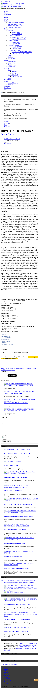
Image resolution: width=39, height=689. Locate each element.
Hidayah (7, 368)
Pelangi (6, 68)
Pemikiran (4, 370)
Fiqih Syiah (11, 66)
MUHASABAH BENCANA (28, 643)
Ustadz (6, 81)
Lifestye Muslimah (17, 76)
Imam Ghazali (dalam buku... (27, 645)
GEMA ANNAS (13, 40)
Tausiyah (10, 84)
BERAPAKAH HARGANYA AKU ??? (16, 631)
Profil (6, 21)
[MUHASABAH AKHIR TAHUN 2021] (18, 585)
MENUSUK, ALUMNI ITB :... (13, 490)
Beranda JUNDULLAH (19, 37)
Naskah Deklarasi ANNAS (16, 25)
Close (6, 17)
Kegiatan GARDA (17, 48)
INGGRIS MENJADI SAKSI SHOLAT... (17, 604)
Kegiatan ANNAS (17, 34)
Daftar (6, 13)
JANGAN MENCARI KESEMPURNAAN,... (18, 619)
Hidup (11, 368)
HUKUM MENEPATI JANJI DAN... (15, 529)
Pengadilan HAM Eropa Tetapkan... (15, 477)
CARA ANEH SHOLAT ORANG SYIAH (17, 453)
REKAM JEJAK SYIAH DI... (29, 647)
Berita (6, 29)
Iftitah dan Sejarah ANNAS (16, 22)
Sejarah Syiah (12, 63)
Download (7, 86)
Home (6, 19)
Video (9, 78)
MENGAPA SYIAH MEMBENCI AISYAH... (18, 516)
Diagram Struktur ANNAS (15, 27)
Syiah (6, 60)
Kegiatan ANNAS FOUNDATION (22, 53)
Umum (14, 73)
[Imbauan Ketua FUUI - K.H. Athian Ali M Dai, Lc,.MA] (21, 590)
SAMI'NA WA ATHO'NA (12, 465)
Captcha (4, 435)
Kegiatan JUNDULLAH (19, 39)
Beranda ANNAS (17, 32)
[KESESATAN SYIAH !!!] (14, 592)
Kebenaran (25, 368)
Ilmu (9, 70)
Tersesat (9, 370)
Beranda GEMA (16, 42)
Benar (2, 368)
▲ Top (6, 683)
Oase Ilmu (15, 71)
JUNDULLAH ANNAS (15, 35)
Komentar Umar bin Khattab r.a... (14, 556)
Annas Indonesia (5, 1)
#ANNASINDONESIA (7, 344)
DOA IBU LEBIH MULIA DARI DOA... (17, 568)
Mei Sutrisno (32, 368)
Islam (20, 368)
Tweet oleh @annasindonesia (9, 664)
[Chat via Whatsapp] (30, 684)
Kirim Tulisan (8, 14)
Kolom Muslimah (13, 75)
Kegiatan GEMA (16, 43)
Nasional (10, 57)
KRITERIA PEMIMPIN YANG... (14, 543)
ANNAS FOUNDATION (15, 50)
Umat (13, 370)
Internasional (11, 58)
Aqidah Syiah (12, 65)
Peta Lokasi (7, 88)
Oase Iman (7, 126)
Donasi (36, 680)
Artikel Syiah (12, 61)
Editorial (10, 55)
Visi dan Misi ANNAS (14, 24)
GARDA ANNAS (13, 45)
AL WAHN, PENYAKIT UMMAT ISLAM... (18, 504)
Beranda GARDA (17, 47)
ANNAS (10, 30)
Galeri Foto (7, 79)
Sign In (6, 11)
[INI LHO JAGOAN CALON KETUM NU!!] (18, 587)
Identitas (16, 368)
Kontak (6, 89)
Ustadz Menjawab (13, 83)
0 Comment (7, 144)
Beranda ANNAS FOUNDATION (22, 52)
